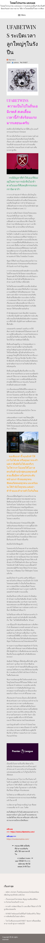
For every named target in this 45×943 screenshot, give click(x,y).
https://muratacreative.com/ (18, 839)
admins (16, 62)
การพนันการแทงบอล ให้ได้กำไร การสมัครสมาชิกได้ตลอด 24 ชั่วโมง (22, 862)
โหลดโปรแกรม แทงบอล (22, 2)
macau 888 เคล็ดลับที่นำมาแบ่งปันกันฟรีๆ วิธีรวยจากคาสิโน (22, 850)
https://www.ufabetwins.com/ (22, 832)
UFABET (25, 62)
